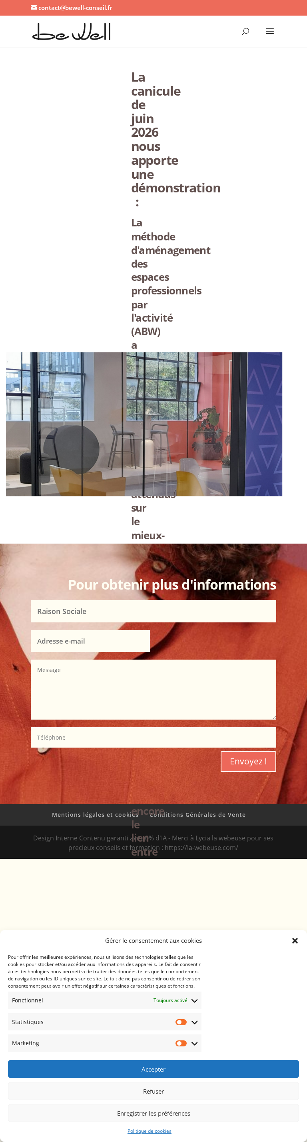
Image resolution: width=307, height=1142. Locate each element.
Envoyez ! (248, 761)
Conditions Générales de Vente (198, 814)
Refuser (153, 1091)
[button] (295, 941)
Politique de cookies (149, 1131)
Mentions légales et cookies (95, 814)
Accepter (153, 1069)
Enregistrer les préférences (153, 1113)
